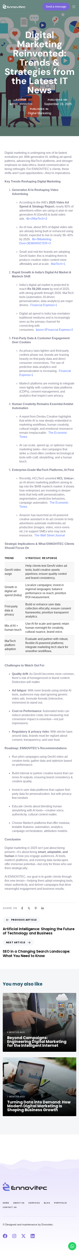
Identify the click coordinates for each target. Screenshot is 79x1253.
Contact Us (10, 1207)
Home (6, 1203)
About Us (19, 1203)
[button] (75, 6)
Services (34, 1203)
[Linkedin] (32, 1236)
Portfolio (60, 1203)
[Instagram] (14, 1236)
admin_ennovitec (21, 104)
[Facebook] (5, 1236)
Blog (47, 1203)
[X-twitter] (23, 1236)
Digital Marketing (39, 113)
